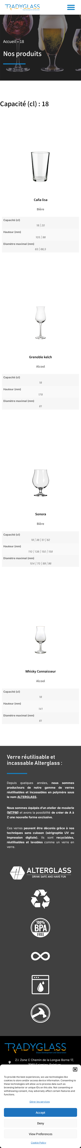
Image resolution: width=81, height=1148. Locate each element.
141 (41, 708)
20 (43, 225)
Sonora (40, 514)
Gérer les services (39, 1101)
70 (38, 563)
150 (43, 551)
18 (37, 225)
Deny (40, 1123)
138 (37, 551)
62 (48, 539)
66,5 (43, 249)
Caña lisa (40, 199)
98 (44, 237)
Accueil (9, 41)
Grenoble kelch (40, 357)
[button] (75, 1069)
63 (36, 249)
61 (40, 406)
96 (49, 563)
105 (38, 237)
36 (37, 539)
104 (32, 563)
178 (40, 394)
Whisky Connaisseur (40, 671)
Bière (40, 209)
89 (44, 563)
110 (30, 551)
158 (50, 551)
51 (43, 539)
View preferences (40, 1134)
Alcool (40, 366)
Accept (40, 1112)
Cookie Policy (38, 1142)
